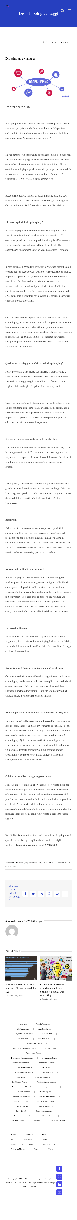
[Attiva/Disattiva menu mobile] (70, 11)
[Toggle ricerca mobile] (62, 11)
